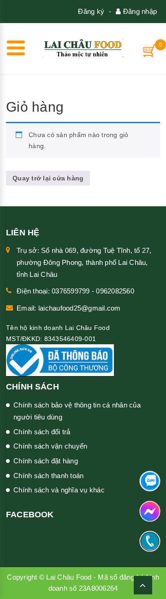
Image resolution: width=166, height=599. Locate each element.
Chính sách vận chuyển (50, 446)
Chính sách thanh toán (48, 475)
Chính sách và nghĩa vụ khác (59, 490)
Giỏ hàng (35, 106)
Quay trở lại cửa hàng (47, 178)
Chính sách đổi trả (42, 432)
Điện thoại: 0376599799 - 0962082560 (75, 291)
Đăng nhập (139, 11)
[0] (150, 50)
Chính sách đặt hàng (45, 461)
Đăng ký (91, 11)
